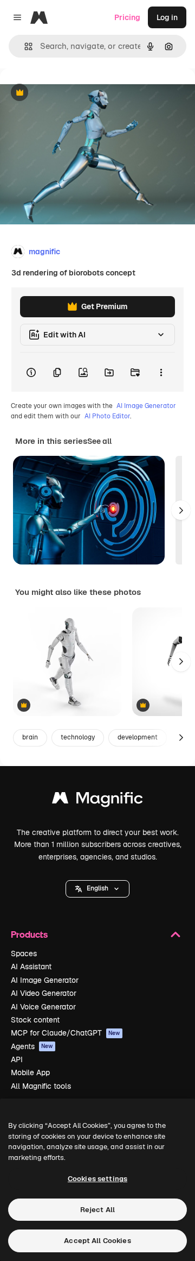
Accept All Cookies (97, 1240)
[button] (97, 889)
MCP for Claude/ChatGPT (65, 1033)
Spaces (24, 953)
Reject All (97, 1209)
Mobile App (30, 1072)
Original (69, 93)
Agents (32, 1046)
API (17, 1059)
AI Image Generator (146, 405)
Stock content (35, 1020)
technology (78, 737)
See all (99, 441)
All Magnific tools (41, 1086)
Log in (167, 17)
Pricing (127, 17)
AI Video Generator (43, 993)
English (97, 888)
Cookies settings (97, 1178)
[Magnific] (97, 800)
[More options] (161, 372)
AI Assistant (31, 966)
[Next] (181, 510)
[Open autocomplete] (24, 46)
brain (30, 737)
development (138, 737)
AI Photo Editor (107, 416)
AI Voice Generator (43, 1007)
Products (29, 934)
